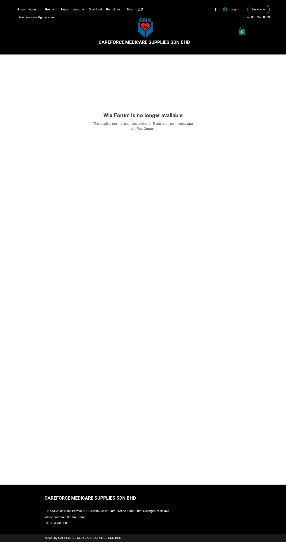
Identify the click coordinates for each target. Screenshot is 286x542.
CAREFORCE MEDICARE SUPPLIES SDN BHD (144, 42)
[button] (242, 30)
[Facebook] (216, 9)
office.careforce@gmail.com (35, 17)
